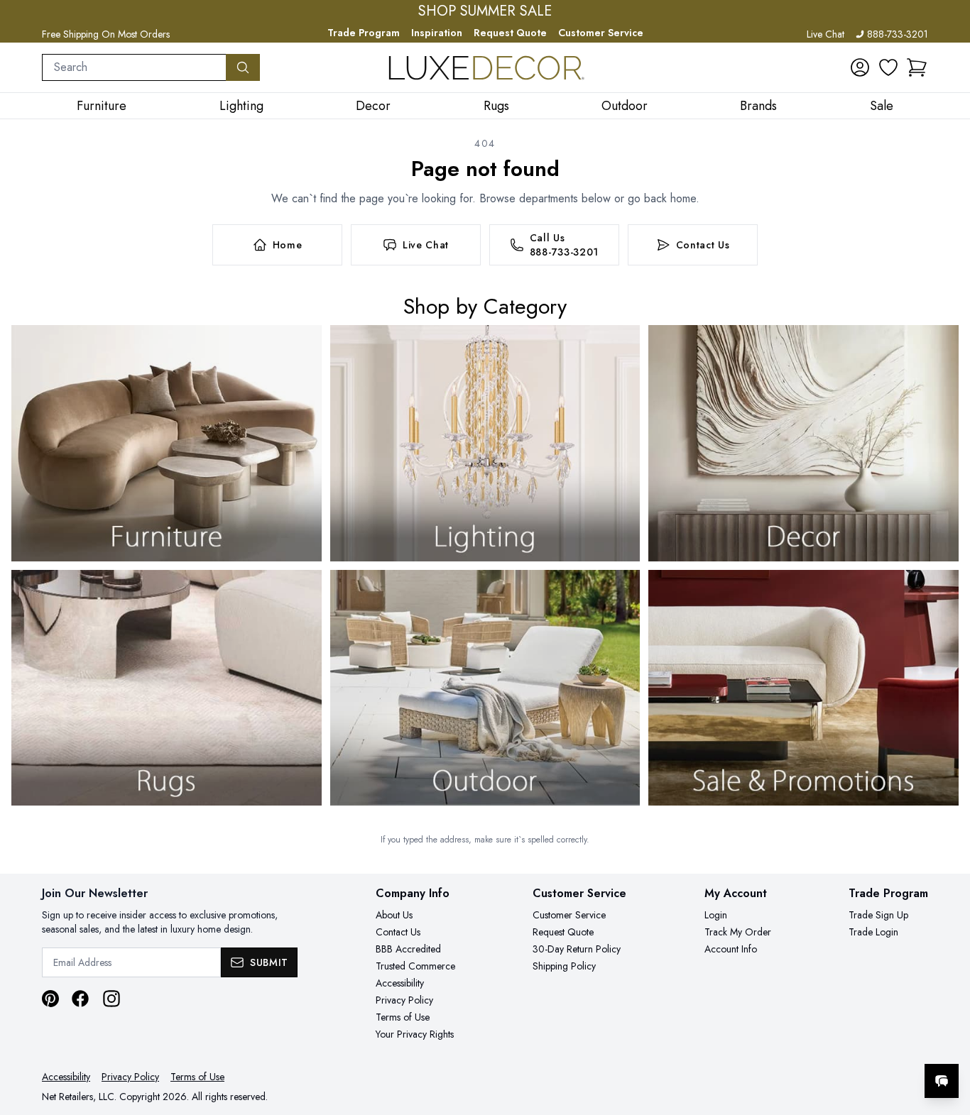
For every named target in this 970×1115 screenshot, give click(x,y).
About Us (394, 915)
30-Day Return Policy (577, 949)
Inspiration (436, 33)
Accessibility (400, 983)
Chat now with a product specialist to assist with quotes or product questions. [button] (841, 1043)
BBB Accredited (408, 949)
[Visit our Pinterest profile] (50, 998)
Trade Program (363, 33)
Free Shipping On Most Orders (106, 34)
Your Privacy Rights (415, 1034)
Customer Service (600, 33)
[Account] (860, 67)
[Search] (243, 67)
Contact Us (398, 932)
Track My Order (737, 932)
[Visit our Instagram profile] (111, 999)
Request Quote (510, 33)
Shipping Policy (564, 966)
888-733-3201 (897, 34)
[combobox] (134, 67)
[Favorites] (888, 67)
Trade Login (873, 932)
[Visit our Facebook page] (80, 999)
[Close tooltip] (947, 1037)
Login (715, 915)
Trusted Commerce (415, 966)
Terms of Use (403, 1017)
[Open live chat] (942, 1081)
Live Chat (825, 34)
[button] (916, 67)
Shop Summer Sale (485, 11)
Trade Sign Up (878, 915)
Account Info (730, 949)
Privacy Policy (404, 1000)
